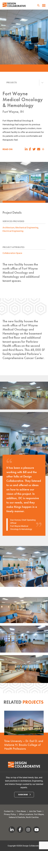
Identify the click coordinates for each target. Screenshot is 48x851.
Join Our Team (35, 811)
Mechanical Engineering (26, 227)
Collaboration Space (12, 253)
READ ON (7, 149)
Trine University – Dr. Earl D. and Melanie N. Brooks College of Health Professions (23, 745)
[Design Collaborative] (14, 5)
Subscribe (23, 794)
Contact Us (9, 811)
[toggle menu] (43, 5)
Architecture (8, 227)
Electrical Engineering (13, 230)
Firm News (21, 811)
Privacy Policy (10, 814)
